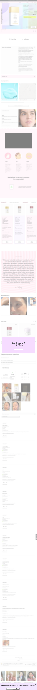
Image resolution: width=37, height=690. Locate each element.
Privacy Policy (16, 685)
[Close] (36, 685)
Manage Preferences (9, 688)
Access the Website (18, 349)
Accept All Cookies (16, 688)
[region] (18, 686)
